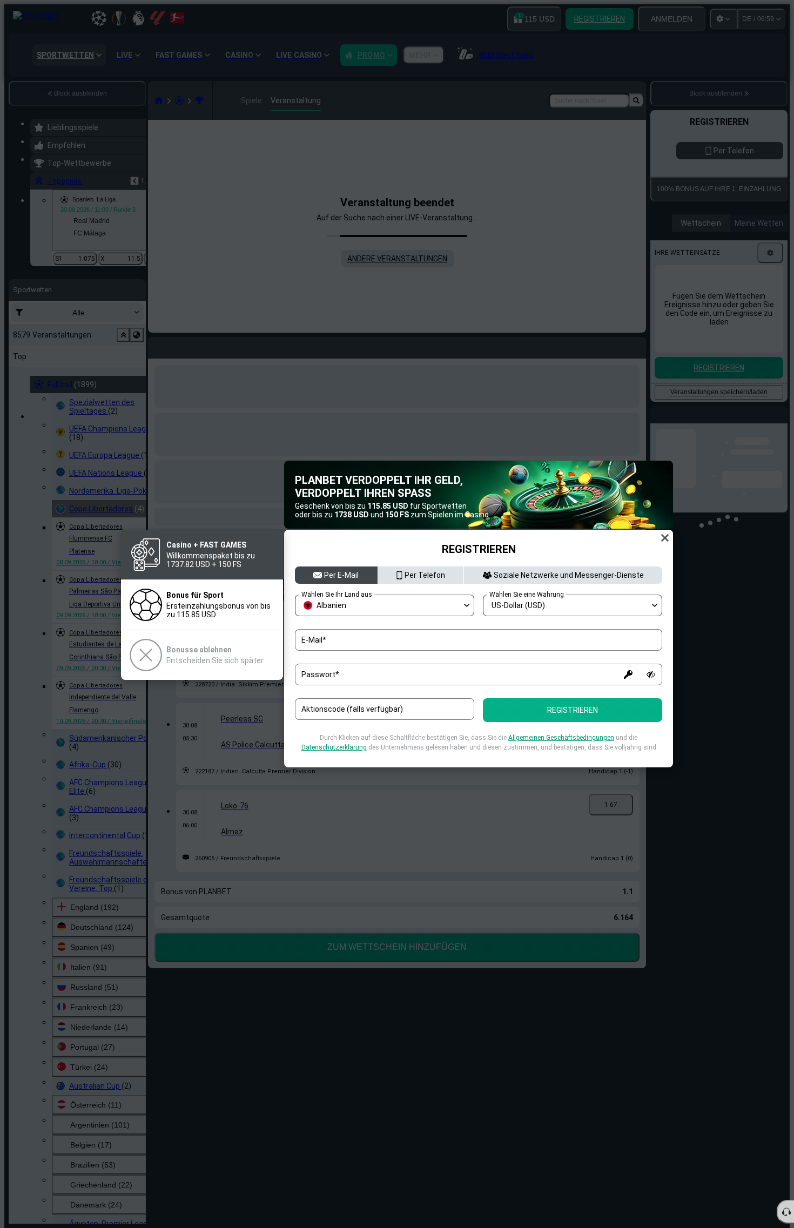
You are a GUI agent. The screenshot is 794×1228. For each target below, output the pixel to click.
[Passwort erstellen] (628, 674)
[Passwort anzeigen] (651, 674)
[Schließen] (665, 538)
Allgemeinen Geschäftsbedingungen (561, 737)
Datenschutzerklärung (334, 747)
